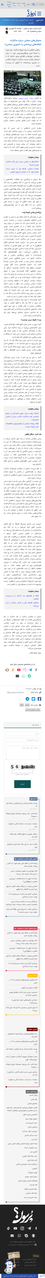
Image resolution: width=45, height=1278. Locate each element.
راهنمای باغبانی (32, 1103)
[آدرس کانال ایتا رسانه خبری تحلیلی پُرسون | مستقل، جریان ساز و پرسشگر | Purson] (13, 670)
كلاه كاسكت (33, 1185)
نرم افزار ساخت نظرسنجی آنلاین (26, 1164)
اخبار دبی (34, 1139)
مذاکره (39, 131)
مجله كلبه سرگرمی (31, 1193)
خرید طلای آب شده (30, 1147)
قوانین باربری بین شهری (29, 987)
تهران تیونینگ (32, 1172)
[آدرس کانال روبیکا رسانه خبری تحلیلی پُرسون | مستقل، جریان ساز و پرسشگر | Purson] (7, 670)
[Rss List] (2, 4)
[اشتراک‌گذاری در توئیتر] (33, 698)
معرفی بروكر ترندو (31, 1118)
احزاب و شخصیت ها (34, 31)
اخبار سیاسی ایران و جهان (32, 28)
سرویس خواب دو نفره (30, 1131)
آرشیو (28, 4)
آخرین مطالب (32, 1029)
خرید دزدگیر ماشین (31, 1135)
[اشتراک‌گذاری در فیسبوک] (39, 698)
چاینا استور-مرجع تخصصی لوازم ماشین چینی (22, 1143)
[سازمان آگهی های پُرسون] (11, 1252)
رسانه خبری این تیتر (30, 1197)
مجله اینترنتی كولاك (30, 1189)
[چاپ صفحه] (6, 28)
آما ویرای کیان (13, 1244)
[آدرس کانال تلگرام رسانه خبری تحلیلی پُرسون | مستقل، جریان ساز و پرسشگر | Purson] (30, 670)
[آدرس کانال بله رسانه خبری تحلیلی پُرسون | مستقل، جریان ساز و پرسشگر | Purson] (29, 676)
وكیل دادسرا (33, 1095)
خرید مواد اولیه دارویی (30, 1156)
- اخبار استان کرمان (30, 1265)
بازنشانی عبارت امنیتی (22, 774)
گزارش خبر (33, 1152)
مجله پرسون (32, 975)
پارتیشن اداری (32, 1127)
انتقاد (21, 705)
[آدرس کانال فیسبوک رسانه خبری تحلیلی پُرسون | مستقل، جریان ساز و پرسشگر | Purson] (36, 670)
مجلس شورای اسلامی (33, 710)
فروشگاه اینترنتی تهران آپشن (27, 1180)
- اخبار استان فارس (30, 1262)
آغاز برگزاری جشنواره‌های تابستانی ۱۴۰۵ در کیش (24, 1276)
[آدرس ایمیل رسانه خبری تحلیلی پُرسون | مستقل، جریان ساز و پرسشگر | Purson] (17, 676)
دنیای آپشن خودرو (31, 1176)
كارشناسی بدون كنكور (30, 1114)
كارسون (34, 1168)
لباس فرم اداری (32, 1160)
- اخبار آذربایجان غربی (30, 1259)
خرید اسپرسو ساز (31, 1123)
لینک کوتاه (34, 692)
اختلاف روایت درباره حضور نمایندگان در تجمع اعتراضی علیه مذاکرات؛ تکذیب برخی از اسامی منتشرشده (22, 416)
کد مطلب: (34, 689)
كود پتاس (34, 1099)
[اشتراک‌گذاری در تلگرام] (27, 698)
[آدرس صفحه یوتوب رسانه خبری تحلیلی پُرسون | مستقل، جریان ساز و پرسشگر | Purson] (19, 670)
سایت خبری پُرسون (26, 98)
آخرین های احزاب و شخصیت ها (26, 859)
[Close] (21, 1251)
